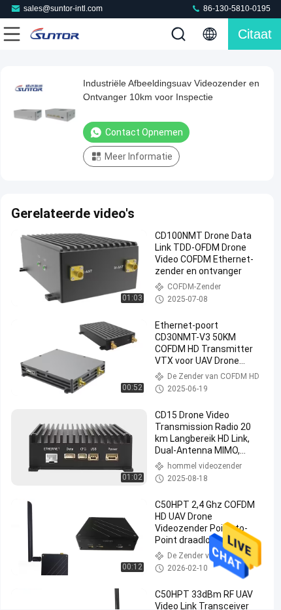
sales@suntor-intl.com (63, 8)
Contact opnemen (144, 132)
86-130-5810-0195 (236, 8)
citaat (255, 34)
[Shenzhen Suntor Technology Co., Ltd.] (55, 34)
